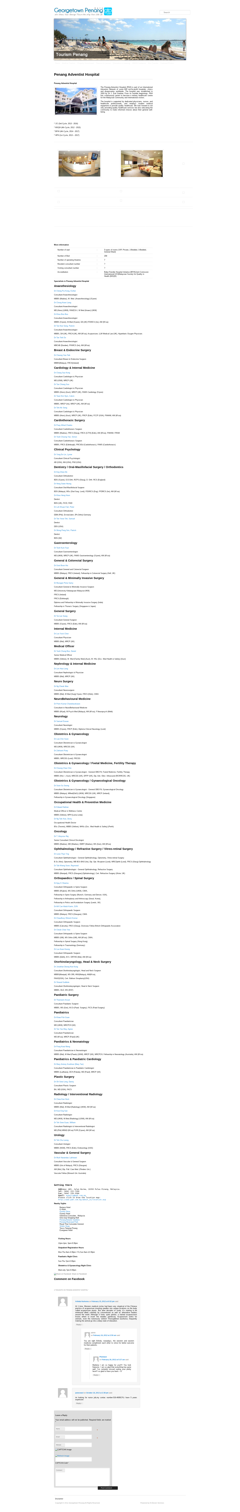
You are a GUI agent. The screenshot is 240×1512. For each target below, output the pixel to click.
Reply (79, 1325)
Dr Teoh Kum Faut (61, 548)
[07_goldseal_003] (58, 218)
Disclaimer (59, 1499)
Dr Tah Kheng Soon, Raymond (66, 866)
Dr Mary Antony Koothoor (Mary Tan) (68, 1064)
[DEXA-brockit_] (183, 193)
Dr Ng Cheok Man (61, 686)
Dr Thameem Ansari (62, 1000)
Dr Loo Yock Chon (61, 634)
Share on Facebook (79, 1274)
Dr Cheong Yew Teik (62, 355)
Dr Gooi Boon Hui (61, 565)
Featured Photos (167, 63)
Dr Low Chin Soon (61, 739)
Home (57, 63)
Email (58, 1437)
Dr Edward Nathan (61, 807)
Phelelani (103, 1357)
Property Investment (86, 63)
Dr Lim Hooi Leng (61, 669)
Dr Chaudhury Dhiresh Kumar (66, 918)
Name (58, 1429)
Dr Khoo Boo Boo (61, 314)
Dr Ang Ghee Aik (60, 472)
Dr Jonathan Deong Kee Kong (66, 967)
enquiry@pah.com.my (76, 1195)
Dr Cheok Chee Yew (62, 930)
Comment (59, 1470)
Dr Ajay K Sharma (61, 883)
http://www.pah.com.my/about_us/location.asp (82, 1200)
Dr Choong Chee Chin (62, 768)
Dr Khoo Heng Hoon (62, 495)
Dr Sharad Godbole (61, 982)
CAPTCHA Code (61, 1463)
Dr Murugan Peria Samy (63, 583)
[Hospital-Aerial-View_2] (59, 202)
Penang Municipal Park (69, 1222)
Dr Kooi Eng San (61, 1111)
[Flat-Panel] (183, 202)
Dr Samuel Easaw (61, 721)
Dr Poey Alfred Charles (63, 425)
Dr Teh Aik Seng (60, 408)
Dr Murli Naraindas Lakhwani (65, 1158)
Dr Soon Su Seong (61, 786)
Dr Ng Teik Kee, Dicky (63, 819)
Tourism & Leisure (103, 63)
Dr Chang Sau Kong (62, 373)
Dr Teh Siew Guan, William (65, 1122)
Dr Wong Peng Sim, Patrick (65, 530)
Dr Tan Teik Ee (60, 338)
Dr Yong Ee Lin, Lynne (63, 454)
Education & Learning (121, 63)
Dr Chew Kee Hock (61, 1099)
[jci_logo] (103, 218)
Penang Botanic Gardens (70, 1220)
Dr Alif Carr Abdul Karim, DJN (66, 906)
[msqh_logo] (150, 218)
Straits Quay (65, 1226)
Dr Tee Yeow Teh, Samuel (64, 519)
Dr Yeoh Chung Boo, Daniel (65, 651)
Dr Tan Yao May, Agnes (63, 1029)
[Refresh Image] (62, 1456)
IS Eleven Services (156, 1503)
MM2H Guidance (139, 63)
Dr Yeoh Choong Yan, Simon (65, 437)
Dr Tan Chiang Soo (61, 384)
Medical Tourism (68, 63)
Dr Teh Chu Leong (61, 1140)
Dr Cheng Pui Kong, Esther (65, 291)
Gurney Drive (65, 1211)
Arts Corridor (153, 63)
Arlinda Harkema (82, 1301)
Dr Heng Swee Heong (62, 484)
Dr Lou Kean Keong (62, 949)
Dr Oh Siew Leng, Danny (64, 1082)
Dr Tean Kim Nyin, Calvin (64, 396)
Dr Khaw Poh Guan (61, 1017)
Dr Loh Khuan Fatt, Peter (64, 507)
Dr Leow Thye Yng (61, 854)
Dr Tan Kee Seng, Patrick (64, 326)
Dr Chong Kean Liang (62, 303)
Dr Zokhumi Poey (61, 751)
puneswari (79, 1393)
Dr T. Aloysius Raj (61, 836)
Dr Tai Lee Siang (60, 616)
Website (58, 1445)
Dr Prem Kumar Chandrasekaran (67, 704)
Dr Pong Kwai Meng (62, 1046)
